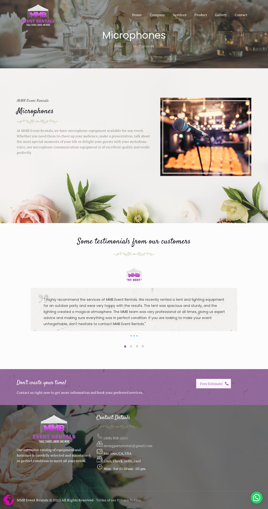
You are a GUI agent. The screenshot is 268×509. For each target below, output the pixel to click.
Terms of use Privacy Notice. (118, 500)
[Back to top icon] (247, 499)
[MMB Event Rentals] (38, 14)
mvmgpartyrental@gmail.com (128, 445)
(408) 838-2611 (115, 438)
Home (118, 46)
